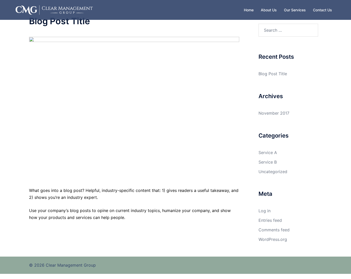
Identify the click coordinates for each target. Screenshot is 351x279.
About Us (269, 10)
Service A (267, 152)
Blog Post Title (272, 73)
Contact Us (322, 10)
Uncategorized (272, 171)
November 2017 (273, 113)
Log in (264, 210)
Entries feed (270, 220)
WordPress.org (272, 239)
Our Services (295, 10)
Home (249, 10)
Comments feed (274, 229)
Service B (267, 162)
